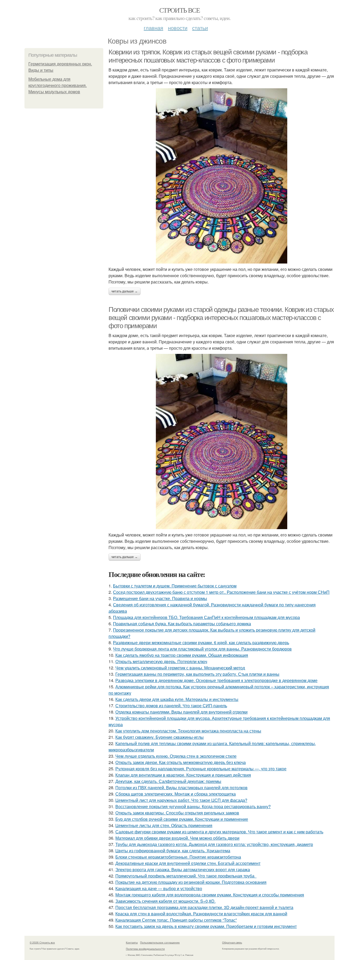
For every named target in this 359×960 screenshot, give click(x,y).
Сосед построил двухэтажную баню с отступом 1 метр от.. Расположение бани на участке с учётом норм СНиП (221, 592)
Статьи (200, 28)
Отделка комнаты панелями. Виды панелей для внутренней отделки (181, 712)
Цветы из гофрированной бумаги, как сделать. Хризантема (172, 851)
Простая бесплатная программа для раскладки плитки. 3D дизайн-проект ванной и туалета (204, 907)
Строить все (179, 10)
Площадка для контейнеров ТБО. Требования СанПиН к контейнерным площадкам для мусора (206, 617)
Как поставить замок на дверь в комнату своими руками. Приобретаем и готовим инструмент (206, 926)
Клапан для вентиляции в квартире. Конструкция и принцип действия (183, 775)
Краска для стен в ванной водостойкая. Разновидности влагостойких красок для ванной (201, 914)
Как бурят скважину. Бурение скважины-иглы (159, 737)
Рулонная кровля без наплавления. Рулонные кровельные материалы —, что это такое (200, 769)
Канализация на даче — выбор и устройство (158, 888)
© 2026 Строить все (42, 942)
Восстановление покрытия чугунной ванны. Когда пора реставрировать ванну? (193, 806)
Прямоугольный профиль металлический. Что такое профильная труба (186, 876)
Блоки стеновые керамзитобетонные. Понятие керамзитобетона (178, 857)
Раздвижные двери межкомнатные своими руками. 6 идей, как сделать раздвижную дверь (201, 642)
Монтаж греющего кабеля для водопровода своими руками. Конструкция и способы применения (209, 895)
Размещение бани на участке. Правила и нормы (160, 598)
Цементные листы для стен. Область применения (163, 825)
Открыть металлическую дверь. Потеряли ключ (161, 661)
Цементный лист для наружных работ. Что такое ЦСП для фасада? (181, 800)
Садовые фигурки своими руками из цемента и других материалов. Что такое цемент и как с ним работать (219, 832)
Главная (153, 28)
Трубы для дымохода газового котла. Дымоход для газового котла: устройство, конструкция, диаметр (214, 844)
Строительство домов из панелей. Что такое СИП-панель (171, 706)
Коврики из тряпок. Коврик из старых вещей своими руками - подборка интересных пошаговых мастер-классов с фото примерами (208, 56)
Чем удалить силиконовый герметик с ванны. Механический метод (180, 668)
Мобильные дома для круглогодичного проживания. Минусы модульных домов (57, 85)
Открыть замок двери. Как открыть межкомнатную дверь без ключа (180, 762)
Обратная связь (232, 942)
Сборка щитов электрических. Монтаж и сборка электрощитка (175, 794)
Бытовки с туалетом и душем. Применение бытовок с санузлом (175, 586)
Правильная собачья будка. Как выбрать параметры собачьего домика (182, 624)
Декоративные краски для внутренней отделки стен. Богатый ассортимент (187, 863)
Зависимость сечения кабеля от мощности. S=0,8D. (165, 901)
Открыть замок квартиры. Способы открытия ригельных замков (177, 813)
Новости (177, 28)
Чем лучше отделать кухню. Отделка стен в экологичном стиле (176, 756)
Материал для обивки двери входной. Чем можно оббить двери (177, 838)
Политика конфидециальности (145, 949)
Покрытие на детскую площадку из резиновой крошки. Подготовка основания (190, 882)
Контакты (132, 942)
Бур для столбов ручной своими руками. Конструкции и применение (181, 819)
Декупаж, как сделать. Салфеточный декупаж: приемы (168, 781)
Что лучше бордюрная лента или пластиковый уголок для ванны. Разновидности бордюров (202, 649)
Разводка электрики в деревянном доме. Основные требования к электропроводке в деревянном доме (216, 680)
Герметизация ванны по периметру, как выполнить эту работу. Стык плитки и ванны (197, 674)
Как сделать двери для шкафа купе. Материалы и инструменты (176, 699)
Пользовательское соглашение (160, 942)
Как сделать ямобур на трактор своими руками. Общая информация (181, 655)
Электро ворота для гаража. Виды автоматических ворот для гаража (182, 869)
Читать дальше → (124, 291)
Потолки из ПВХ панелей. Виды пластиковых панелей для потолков (181, 787)
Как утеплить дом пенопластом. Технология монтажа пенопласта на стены (188, 731)
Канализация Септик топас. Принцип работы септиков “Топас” (176, 920)
